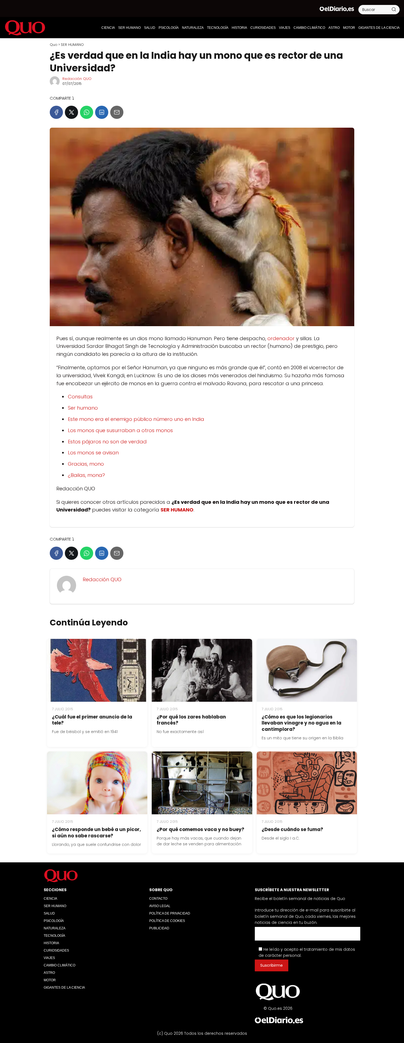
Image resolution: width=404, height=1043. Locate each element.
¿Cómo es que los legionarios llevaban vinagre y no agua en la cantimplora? (301, 723)
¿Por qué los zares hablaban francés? (191, 720)
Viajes (284, 28)
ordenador (281, 338)
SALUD (149, 28)
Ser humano (83, 407)
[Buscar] (394, 9)
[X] (71, 112)
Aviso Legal (159, 906)
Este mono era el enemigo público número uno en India (136, 419)
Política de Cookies (167, 921)
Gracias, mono (86, 463)
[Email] (116, 112)
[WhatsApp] (86, 112)
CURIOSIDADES (263, 28)
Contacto (158, 899)
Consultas (80, 396)
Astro (334, 28)
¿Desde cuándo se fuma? (292, 829)
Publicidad (159, 928)
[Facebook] (56, 112)
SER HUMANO (129, 28)
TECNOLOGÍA (217, 28)
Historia (239, 28)
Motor (349, 28)
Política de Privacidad (169, 913)
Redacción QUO (77, 78)
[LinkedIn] (101, 112)
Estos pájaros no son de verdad (107, 441)
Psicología (169, 28)
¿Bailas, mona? (86, 475)
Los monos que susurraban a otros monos (120, 430)
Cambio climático (309, 28)
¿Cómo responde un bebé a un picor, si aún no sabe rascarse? (96, 832)
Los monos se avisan (93, 452)
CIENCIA (108, 28)
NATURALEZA (193, 28)
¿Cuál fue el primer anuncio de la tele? (92, 720)
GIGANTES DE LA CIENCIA (379, 28)
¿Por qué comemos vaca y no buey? (200, 829)
